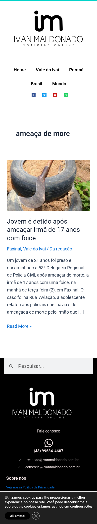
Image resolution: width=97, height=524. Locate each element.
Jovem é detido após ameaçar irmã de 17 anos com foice (43, 230)
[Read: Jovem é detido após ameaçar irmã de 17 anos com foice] (48, 184)
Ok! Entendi (17, 516)
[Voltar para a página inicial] (48, 28)
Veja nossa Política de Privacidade (30, 487)
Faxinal (14, 248)
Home (20, 69)
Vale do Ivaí (47, 69)
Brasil (36, 83)
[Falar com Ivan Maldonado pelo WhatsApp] (48, 443)
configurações (81, 506)
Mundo (59, 83)
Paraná (76, 69)
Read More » (19, 326)
